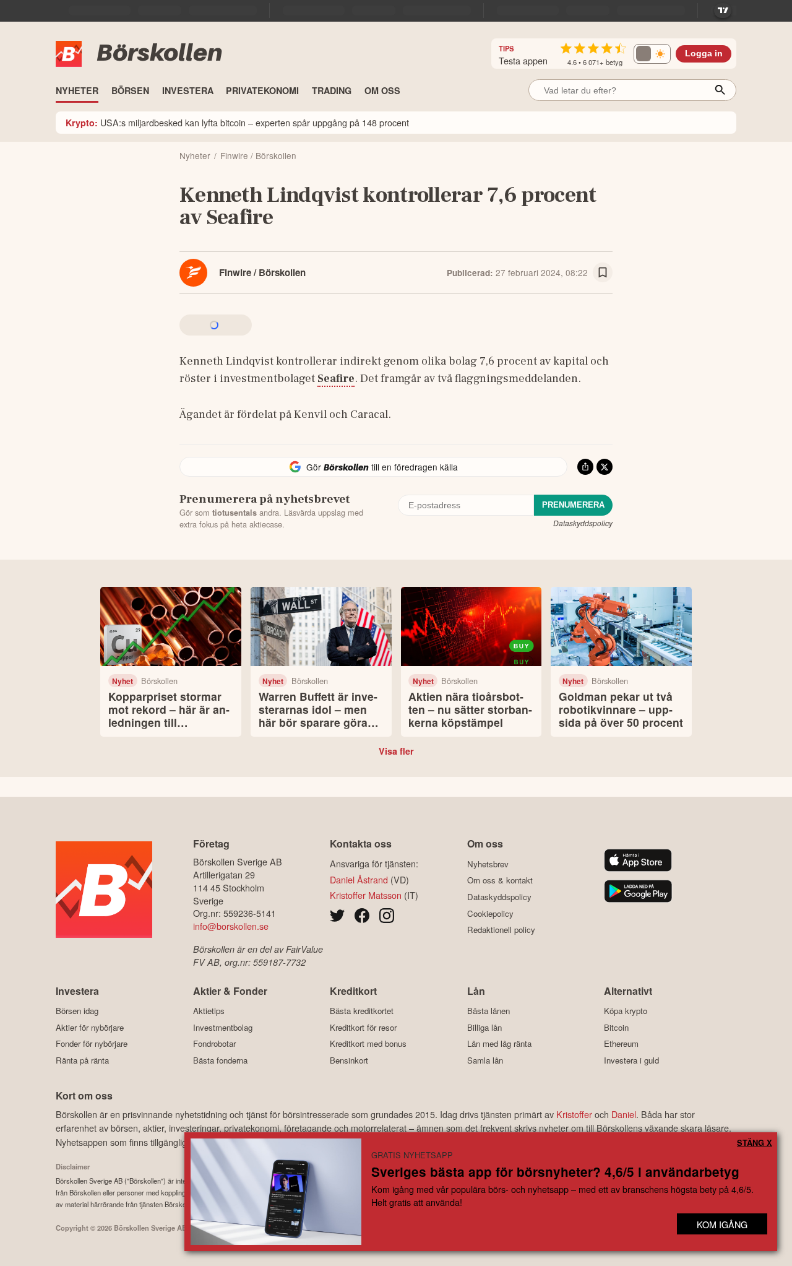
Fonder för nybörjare (91, 1043)
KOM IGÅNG (722, 1224)
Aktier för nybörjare (90, 1027)
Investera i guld (631, 1060)
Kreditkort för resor (363, 1027)
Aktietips (209, 1011)
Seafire (336, 378)
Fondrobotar (214, 1043)
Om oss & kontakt (500, 880)
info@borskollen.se (231, 925)
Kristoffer (574, 1114)
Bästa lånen (488, 1011)
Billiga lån (484, 1027)
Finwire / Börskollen (262, 272)
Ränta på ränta (82, 1060)
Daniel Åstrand (359, 879)
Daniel (623, 1114)
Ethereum (621, 1043)
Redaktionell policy (501, 929)
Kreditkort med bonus (368, 1043)
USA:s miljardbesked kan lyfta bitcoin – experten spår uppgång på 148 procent (237, 122)
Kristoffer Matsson (366, 894)
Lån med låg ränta (499, 1043)
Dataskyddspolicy (583, 523)
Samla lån (485, 1060)
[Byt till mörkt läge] (652, 54)
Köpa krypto (625, 1011)
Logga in (704, 53)
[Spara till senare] (603, 272)
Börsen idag (77, 1011)
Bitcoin (616, 1027)
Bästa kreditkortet (362, 1011)
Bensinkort (349, 1060)
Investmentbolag (222, 1027)
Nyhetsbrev (488, 864)
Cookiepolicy (490, 913)
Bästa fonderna (220, 1060)
